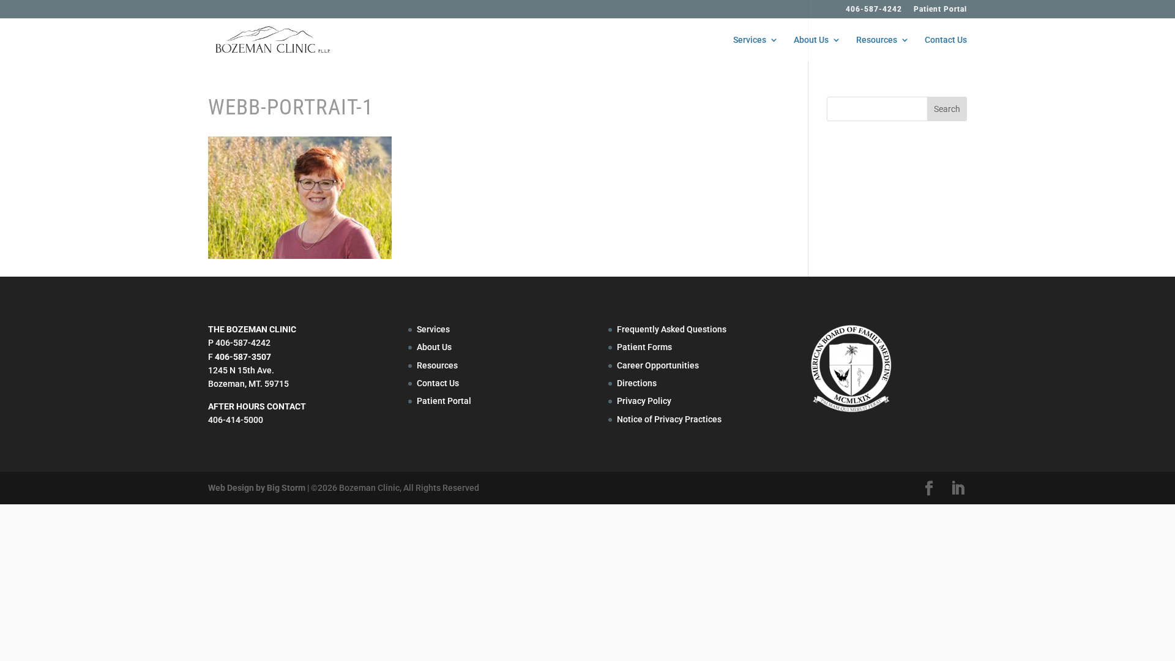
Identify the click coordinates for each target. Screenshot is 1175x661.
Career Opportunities (658, 365)
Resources (876, 40)
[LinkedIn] (957, 488)
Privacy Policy (644, 401)
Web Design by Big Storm (256, 488)
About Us (811, 40)
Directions (637, 383)
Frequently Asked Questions (671, 329)
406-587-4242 (874, 9)
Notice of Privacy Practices (669, 419)
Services (749, 40)
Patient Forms (644, 347)
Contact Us (946, 40)
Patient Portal (940, 9)
